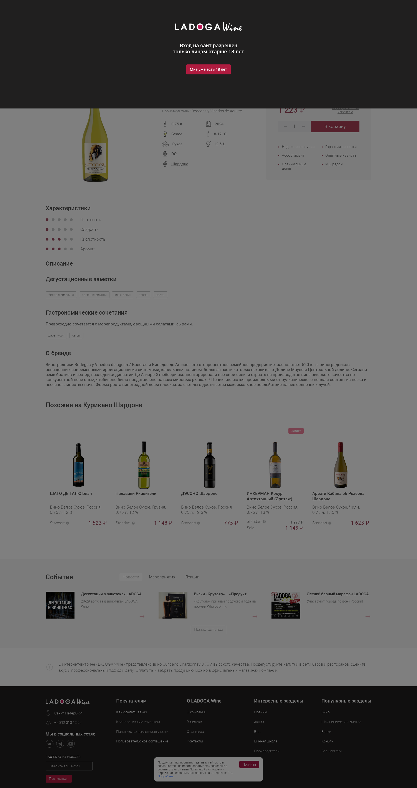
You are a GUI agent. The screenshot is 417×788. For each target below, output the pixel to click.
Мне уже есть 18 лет (208, 69)
